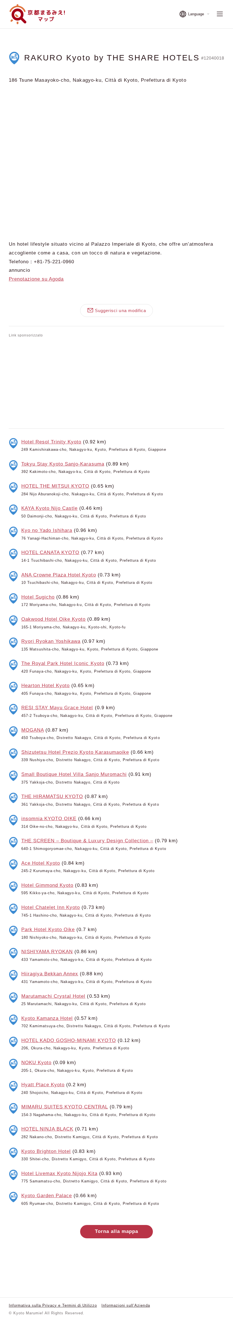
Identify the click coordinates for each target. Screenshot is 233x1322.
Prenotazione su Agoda (36, 279)
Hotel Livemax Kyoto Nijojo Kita (59, 1173)
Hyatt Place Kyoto (43, 1084)
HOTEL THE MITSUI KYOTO (55, 486)
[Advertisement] (116, 382)
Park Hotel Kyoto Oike (48, 929)
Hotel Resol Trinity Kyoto (51, 442)
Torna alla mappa (116, 1231)
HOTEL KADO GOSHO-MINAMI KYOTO (68, 1040)
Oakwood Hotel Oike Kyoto (53, 619)
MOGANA (32, 730)
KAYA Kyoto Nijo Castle (49, 508)
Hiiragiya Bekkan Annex (49, 973)
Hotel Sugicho (38, 597)
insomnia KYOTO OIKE (48, 818)
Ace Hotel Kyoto (40, 863)
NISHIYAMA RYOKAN (47, 951)
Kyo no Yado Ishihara (46, 530)
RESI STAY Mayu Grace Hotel (57, 707)
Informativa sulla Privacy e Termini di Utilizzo (53, 1305)
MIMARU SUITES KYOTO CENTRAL (64, 1107)
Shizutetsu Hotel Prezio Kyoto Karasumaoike (75, 752)
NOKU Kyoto (36, 1062)
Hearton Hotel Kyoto (45, 685)
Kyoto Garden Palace (46, 1195)
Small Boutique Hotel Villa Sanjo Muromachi (74, 774)
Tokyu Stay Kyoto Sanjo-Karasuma (62, 464)
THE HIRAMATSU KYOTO (52, 796)
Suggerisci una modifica (120, 310)
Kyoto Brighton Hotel (46, 1151)
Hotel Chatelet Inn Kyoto (50, 907)
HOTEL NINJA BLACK (47, 1129)
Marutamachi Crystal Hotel (53, 996)
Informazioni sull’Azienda (125, 1305)
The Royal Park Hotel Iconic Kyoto (62, 663)
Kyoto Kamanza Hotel (47, 1018)
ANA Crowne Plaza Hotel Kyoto (58, 575)
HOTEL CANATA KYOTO (50, 552)
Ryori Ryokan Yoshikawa (51, 641)
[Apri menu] (219, 14)
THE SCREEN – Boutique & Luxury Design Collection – (87, 840)
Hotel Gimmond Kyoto (47, 885)
